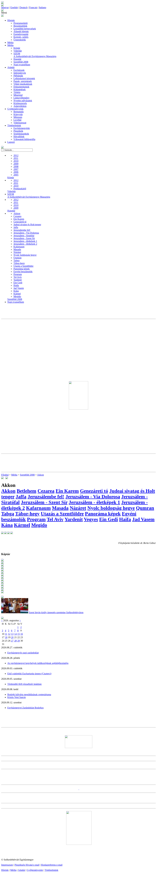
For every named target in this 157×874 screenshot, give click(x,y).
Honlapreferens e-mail (51, 865)
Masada (17, 249)
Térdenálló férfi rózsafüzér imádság (24, 684)
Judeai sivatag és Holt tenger (27, 224)
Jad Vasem (18, 288)
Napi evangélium (21, 64)
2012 (15, 155)
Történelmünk (14, 125)
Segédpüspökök (21, 133)
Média (10, 42)
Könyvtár (18, 114)
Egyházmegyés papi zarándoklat (23, 652)
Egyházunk (19, 70)
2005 (15, 174)
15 (18, 634)
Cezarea (17, 216)
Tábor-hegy (19, 263)
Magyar (5, 7)
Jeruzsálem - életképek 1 (25, 241)
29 (18, 640)
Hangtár (17, 59)
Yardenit (17, 280)
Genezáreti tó (19, 221)
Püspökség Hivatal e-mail (27, 865)
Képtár (16, 48)
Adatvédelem (19, 106)
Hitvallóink (18, 136)
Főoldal (5, 474)
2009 (15, 163)
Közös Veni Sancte (16, 697)
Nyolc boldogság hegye (24, 255)
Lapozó (11, 142)
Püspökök (18, 131)
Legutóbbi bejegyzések (24, 28)
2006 (15, 172)
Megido (17, 296)
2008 (15, 166)
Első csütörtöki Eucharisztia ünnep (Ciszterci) (29, 673)
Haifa (16, 285)
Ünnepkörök (19, 39)
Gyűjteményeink (15, 109)
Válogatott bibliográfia (24, 139)
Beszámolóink (20, 26)
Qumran (17, 257)
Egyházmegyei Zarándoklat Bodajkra (25, 707)
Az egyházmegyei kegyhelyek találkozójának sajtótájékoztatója (37, 663)
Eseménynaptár (20, 34)
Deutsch (23, 7)
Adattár (11, 67)
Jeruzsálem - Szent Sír (24, 238)
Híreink (11, 20)
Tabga (16, 260)
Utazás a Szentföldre (23, 266)
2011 (15, 158)
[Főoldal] (2, 5)
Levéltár (17, 120)
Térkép (16, 92)
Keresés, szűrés (20, 37)
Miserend (18, 95)
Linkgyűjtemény (21, 97)
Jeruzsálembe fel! (21, 230)
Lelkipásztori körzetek (24, 78)
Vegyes (91, 519)
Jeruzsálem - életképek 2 (25, 244)
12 (9, 634)
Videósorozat (19, 122)
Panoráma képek (21, 268)
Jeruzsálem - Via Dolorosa (26, 233)
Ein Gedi (17, 282)
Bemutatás (18, 111)
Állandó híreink (21, 31)
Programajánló (20, 23)
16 (21, 634)
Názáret (17, 252)
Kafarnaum (18, 246)
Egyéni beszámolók (23, 271)
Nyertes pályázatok (22, 100)
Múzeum (17, 117)
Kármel (17, 293)
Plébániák (18, 75)
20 (12, 637)
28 (15, 640)
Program (17, 274)
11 (6, 634)
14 (15, 634)
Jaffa (15, 227)
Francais (33, 7)
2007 (15, 169)
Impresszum (7, 865)
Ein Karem (18, 219)
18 (6, 637)
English (14, 7)
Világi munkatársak (22, 84)
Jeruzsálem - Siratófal (23, 235)
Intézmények (19, 73)
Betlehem (26, 491)
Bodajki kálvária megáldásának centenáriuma (29, 694)
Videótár (17, 50)
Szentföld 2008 (20, 62)
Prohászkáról (19, 188)
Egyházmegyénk (21, 128)
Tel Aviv (17, 277)
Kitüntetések (19, 89)
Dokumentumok (21, 86)
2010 (15, 161)
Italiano (42, 7)
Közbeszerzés (20, 103)
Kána (16, 291)
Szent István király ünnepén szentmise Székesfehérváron (56, 612)
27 (12, 640)
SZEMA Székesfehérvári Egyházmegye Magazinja (34, 55)
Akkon (16, 213)
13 (12, 634)
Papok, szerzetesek (22, 81)
